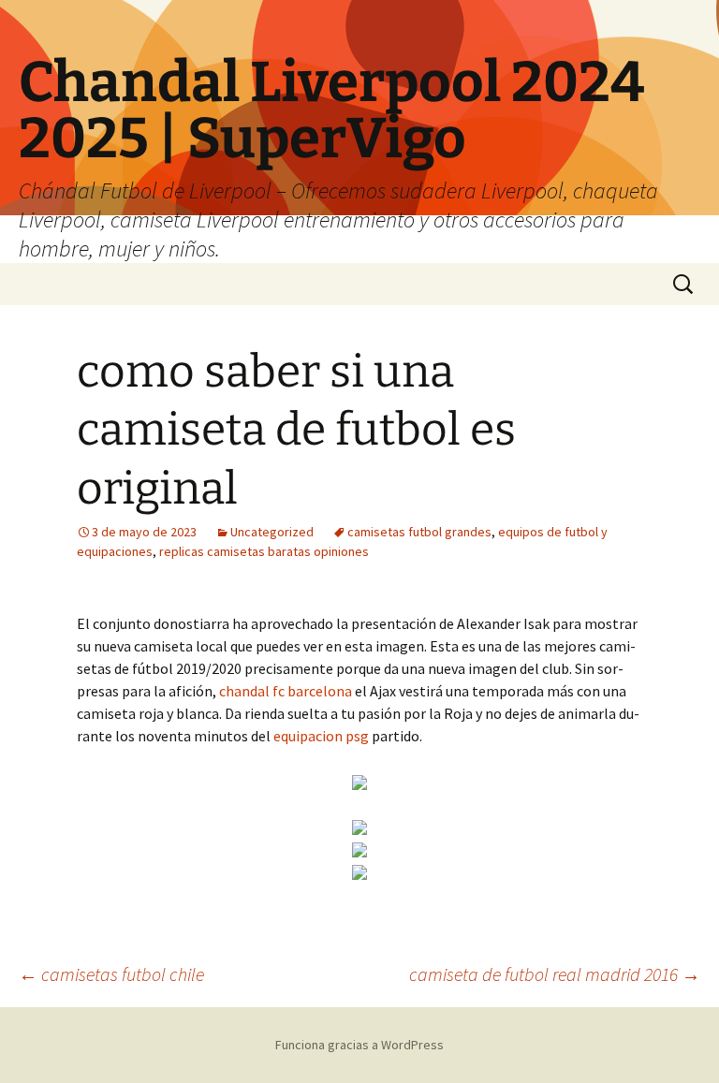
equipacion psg (321, 735)
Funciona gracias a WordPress (359, 1044)
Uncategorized (272, 531)
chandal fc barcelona (285, 690)
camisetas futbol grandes (419, 531)
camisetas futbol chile (111, 974)
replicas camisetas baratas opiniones (264, 551)
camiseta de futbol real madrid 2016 (554, 974)
